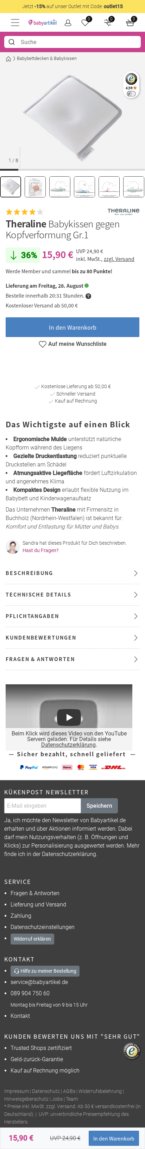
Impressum (16, 1091)
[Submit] (12, 42)
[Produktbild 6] (133, 186)
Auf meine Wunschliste (77, 344)
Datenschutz (46, 1091)
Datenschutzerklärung (68, 744)
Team (72, 1099)
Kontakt (20, 1016)
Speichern (99, 805)
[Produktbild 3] (59, 186)
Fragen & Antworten (35, 893)
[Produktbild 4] (84, 186)
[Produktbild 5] (109, 186)
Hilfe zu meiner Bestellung (47, 971)
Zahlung (21, 915)
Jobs (57, 1099)
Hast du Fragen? (41, 550)
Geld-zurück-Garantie (37, 1059)
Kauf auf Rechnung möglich (45, 1070)
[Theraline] (123, 212)
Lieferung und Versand (38, 904)
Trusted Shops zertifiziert (41, 1048)
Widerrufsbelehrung (100, 1091)
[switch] (131, 93)
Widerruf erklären (32, 939)
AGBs (69, 1091)
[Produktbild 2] (35, 186)
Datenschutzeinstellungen (43, 927)
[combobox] (72, 42)
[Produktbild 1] (10, 186)
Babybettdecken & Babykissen (47, 58)
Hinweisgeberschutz (26, 1099)
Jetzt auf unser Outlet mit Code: (72, 6)
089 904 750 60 (30, 993)
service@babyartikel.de (39, 982)
